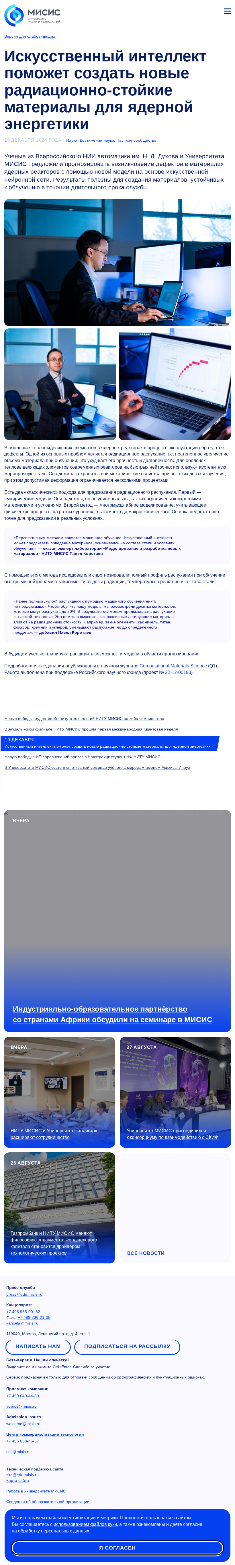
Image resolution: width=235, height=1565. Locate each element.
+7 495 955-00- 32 (23, 1311)
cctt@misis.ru (18, 1451)
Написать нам (38, 1346)
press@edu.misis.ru (24, 1294)
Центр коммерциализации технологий (45, 1434)
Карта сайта (17, 1480)
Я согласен (117, 1548)
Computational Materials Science (173, 665)
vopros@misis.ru (21, 1406)
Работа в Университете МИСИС (36, 1491)
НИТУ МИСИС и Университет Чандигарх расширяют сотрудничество (54, 1134)
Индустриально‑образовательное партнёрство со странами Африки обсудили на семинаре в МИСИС (112, 1014)
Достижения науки (97, 140)
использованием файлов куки (85, 1524)
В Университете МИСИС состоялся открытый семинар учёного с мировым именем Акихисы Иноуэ (97, 767)
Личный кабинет (213, 10)
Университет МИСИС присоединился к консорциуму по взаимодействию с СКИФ (172, 1134)
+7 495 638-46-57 (22, 1441)
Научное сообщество (136, 140)
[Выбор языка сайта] (201, 10)
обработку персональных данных (53, 1530)
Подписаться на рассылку (127, 1346)
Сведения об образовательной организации (47, 1501)
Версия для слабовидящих (29, 36)
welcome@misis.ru (23, 1423)
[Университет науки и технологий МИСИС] (32, 15)
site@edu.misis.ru (22, 1474)
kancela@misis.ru (22, 1323)
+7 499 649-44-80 (22, 1396)
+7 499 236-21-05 (34, 1317)
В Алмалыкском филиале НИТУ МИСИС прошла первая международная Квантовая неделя (91, 729)
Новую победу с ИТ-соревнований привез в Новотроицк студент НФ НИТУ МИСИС (82, 757)
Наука (71, 140)
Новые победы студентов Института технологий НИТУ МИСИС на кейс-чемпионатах (84, 718)
